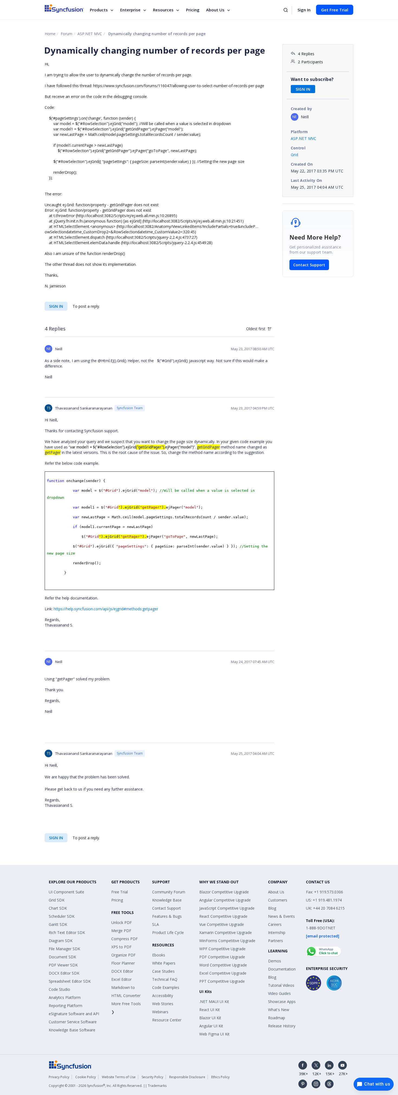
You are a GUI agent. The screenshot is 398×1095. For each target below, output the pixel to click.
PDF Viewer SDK (63, 965)
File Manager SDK (64, 948)
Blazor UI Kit (210, 1017)
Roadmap (276, 1017)
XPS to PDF (121, 946)
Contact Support (309, 264)
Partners (275, 940)
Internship (276, 932)
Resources (163, 9)
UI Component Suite (66, 891)
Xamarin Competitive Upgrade (225, 932)
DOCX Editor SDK (64, 973)
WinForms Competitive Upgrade (227, 940)
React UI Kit (209, 1009)
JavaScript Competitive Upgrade (227, 908)
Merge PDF (121, 930)
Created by (301, 108)
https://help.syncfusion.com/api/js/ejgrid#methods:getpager (106, 608)
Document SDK (62, 956)
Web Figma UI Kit (214, 1034)
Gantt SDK (58, 924)
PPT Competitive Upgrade (222, 981)
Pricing (193, 9)
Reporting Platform (65, 1005)
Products (99, 9)
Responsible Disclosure (187, 1077)
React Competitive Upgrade (223, 916)
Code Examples (165, 987)
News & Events (281, 916)
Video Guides (279, 993)
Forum (66, 33)
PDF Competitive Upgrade (222, 956)
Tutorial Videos (281, 985)
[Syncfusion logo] (64, 8)
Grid (294, 154)
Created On (302, 164)
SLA (155, 924)
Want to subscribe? (312, 79)
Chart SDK (58, 908)
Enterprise (130, 9)
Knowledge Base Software (72, 1029)
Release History (281, 1025)
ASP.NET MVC (89, 33)
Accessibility (162, 995)
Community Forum (168, 891)
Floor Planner (123, 963)
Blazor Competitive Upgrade (224, 891)
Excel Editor (121, 979)
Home (50, 33)
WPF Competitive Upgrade (222, 948)
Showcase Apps (282, 1001)
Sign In (304, 9)
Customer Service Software (73, 1021)
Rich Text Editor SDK (67, 932)
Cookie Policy (85, 1077)
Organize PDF (123, 955)
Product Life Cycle (168, 932)
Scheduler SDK (61, 916)
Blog (272, 908)
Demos (274, 960)
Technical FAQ (164, 979)
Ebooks (158, 955)
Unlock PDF (121, 922)
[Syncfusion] (70, 1064)
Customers (277, 900)
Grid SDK (56, 900)
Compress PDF (124, 938)
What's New (278, 1009)
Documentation (282, 969)
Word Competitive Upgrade (223, 965)
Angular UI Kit (211, 1025)
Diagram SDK (61, 940)
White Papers (163, 963)
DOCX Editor (122, 971)
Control (298, 147)
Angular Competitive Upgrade (225, 900)
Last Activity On (306, 180)
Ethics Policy (220, 1077)
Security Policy (152, 1077)
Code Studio (59, 989)
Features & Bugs (167, 916)
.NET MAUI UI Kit (214, 1001)
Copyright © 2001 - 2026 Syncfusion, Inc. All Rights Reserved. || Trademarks (108, 1085)
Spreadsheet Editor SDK (70, 981)
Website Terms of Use (119, 1077)
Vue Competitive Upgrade (221, 924)
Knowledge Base (167, 900)
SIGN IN (56, 306)
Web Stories (162, 1003)
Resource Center (166, 1019)
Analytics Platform (65, 997)
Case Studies (163, 971)
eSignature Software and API (74, 1013)
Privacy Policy (59, 1077)
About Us (215, 9)
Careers (275, 924)
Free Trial (119, 891)
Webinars (160, 1011)
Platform (299, 131)
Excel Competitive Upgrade (222, 973)
